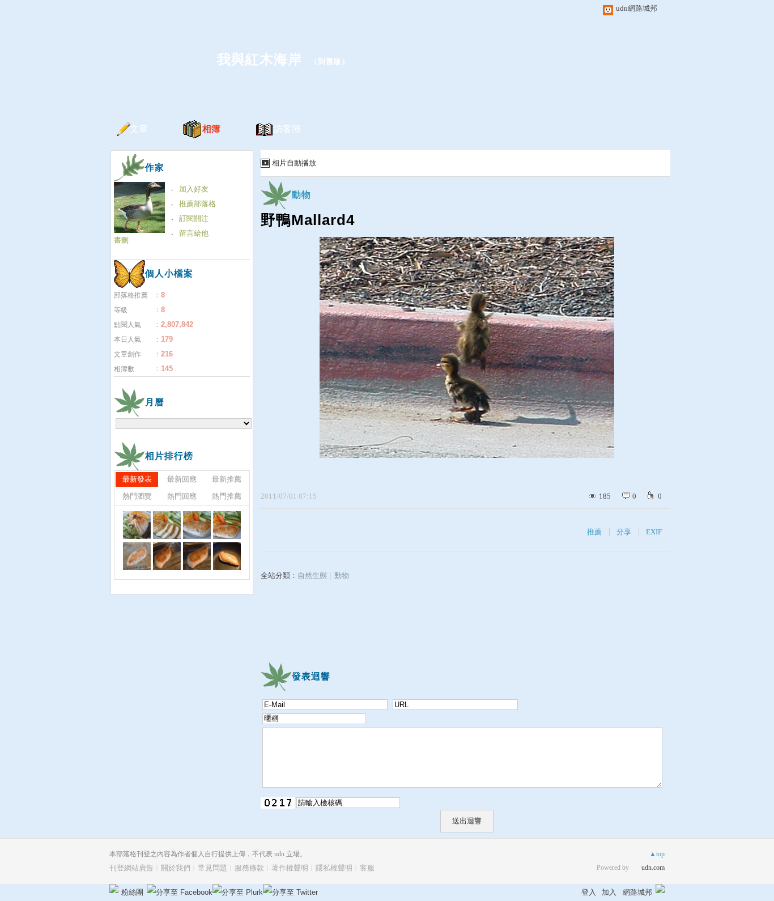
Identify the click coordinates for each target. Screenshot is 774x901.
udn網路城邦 (636, 8)
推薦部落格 (197, 203)
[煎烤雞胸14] (137, 525)
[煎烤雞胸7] (227, 556)
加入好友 (194, 189)
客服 (367, 868)
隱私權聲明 (334, 868)
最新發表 (137, 479)
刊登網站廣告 (131, 868)
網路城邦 (637, 892)
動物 (301, 194)
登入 (588, 892)
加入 (609, 892)
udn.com (653, 868)
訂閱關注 (194, 218)
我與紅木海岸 (259, 59)
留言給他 (194, 233)
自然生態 (312, 575)
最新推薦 (226, 479)
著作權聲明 (289, 868)
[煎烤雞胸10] (137, 556)
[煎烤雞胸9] (167, 556)
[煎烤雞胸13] (167, 525)
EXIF (654, 532)
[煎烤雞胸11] (227, 525)
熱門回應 (182, 496)
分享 (623, 532)
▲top (657, 854)
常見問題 (212, 868)
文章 (139, 129)
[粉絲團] (113, 888)
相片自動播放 (294, 163)
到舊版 (330, 61)
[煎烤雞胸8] (197, 556)
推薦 (594, 532)
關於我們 (175, 868)
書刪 (121, 240)
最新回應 (182, 479)
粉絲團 (132, 892)
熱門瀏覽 (137, 496)
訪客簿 (287, 129)
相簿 (211, 129)
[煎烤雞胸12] (197, 525)
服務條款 (249, 868)
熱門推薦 (226, 496)
